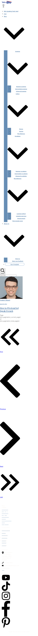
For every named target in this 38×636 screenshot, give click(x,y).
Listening (4, 545)
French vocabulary (5, 534)
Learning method (4, 541)
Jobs (3, 570)
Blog (3, 506)
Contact (4, 507)
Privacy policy (5, 568)
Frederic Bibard (5, 300)
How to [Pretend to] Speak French (9, 309)
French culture (6, 530)
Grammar (4, 538)
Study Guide (5, 524)
